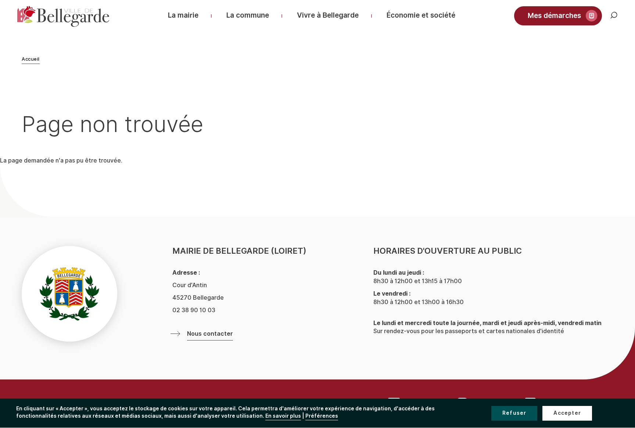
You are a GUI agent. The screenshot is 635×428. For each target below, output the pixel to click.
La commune (247, 15)
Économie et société (421, 15)
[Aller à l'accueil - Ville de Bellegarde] (63, 16)
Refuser (514, 413)
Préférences (321, 416)
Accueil (31, 59)
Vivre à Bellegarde (328, 15)
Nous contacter (210, 334)
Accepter (567, 413)
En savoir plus (283, 416)
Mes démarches (554, 15)
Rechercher (619, 18)
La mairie (183, 15)
